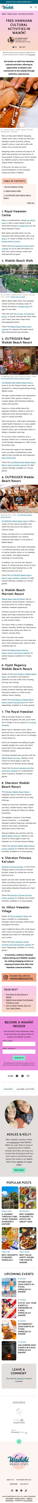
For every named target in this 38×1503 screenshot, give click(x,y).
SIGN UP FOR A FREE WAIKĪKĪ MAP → (19, 2)
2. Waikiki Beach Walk (12, 191)
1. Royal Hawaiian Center (13, 187)
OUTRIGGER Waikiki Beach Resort (15, 521)
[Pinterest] (21, 1490)
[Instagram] (12, 1490)
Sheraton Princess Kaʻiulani (12, 867)
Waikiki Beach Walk (18, 297)
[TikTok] (26, 1490)
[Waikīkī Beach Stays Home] (7, 7)
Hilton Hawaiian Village (19, 916)
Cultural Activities (25, 14)
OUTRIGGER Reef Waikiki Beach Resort (15, 378)
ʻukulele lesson (24, 226)
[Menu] (35, 7)
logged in (20, 1378)
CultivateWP (28, 1500)
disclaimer (32, 54)
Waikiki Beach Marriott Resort (13, 599)
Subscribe (14, 1484)
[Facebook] (16, 1490)
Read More (19, 1170)
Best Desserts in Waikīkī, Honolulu (10, 1257)
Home (4, 14)
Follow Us (24, 1484)
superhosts (14, 1142)
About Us (10, 1480)
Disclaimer (9, 1498)
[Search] (31, 7)
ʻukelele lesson (24, 306)
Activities (8, 1089)
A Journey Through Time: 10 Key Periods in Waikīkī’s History (10, 1219)
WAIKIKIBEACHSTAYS (22, 978)
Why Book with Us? (23, 1480)
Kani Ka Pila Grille (9, 458)
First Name (8, 1041)
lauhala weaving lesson (11, 241)
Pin (16, 47)
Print (22, 47)
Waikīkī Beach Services (11, 758)
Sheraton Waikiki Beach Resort (17, 792)
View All (31, 203)
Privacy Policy (20, 1498)
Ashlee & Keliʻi (23, 38)
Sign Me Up (19, 1058)
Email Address (9, 1048)
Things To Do (12, 14)
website (20, 1162)
